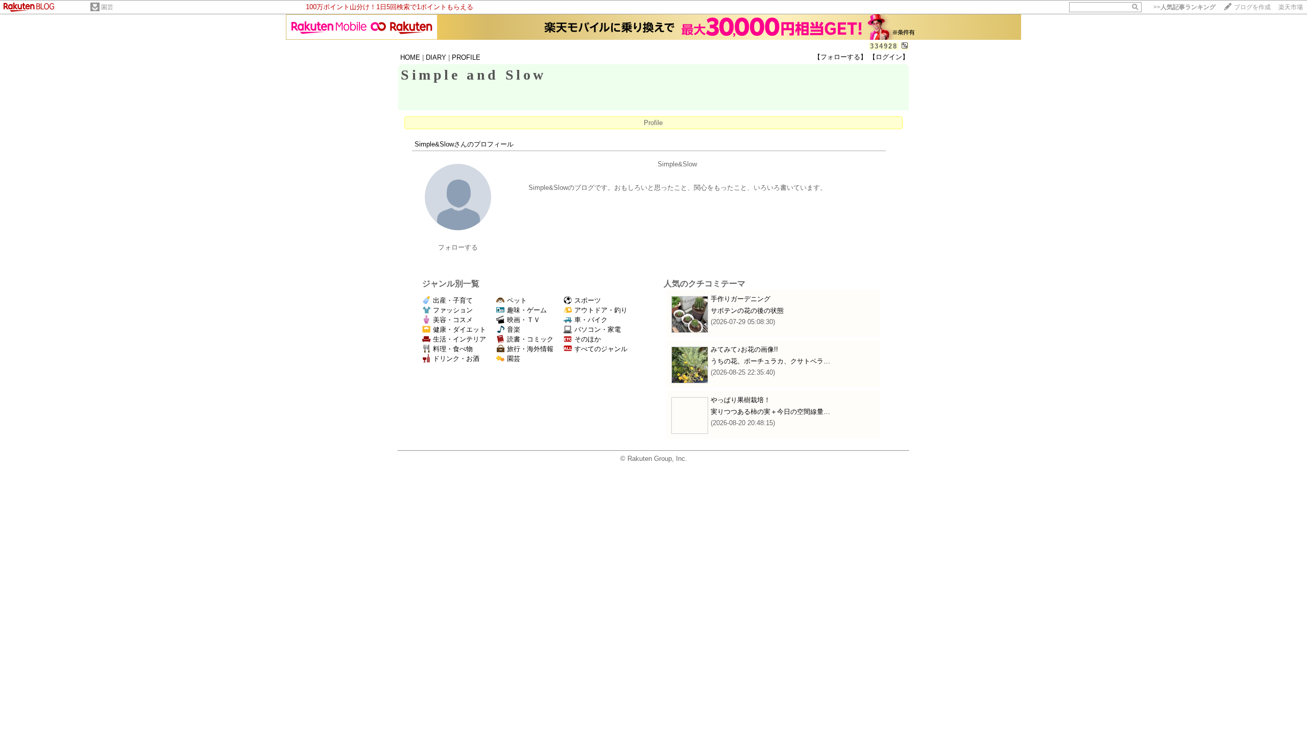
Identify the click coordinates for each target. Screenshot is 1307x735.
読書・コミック (530, 339)
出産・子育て (453, 300)
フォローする (458, 247)
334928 (884, 46)
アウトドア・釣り (600, 310)
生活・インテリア (459, 339)
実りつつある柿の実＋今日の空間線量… (770, 411)
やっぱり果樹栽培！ (740, 400)
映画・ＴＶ (523, 320)
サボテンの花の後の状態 (747, 310)
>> (1184, 7)
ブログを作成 (1252, 7)
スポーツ (587, 300)
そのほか (587, 339)
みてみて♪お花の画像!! (744, 349)
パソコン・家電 (597, 329)
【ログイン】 (889, 57)
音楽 (513, 329)
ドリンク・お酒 (456, 358)
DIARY (436, 57)
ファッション (453, 310)
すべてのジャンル (600, 349)
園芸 (107, 7)
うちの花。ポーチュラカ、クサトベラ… (770, 361)
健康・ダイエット (459, 329)
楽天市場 (1290, 7)
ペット (517, 300)
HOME (410, 57)
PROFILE (466, 57)
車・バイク (591, 320)
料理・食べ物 (453, 349)
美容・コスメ (453, 320)
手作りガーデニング (740, 299)
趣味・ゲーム (527, 310)
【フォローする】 (840, 57)
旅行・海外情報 (530, 349)
